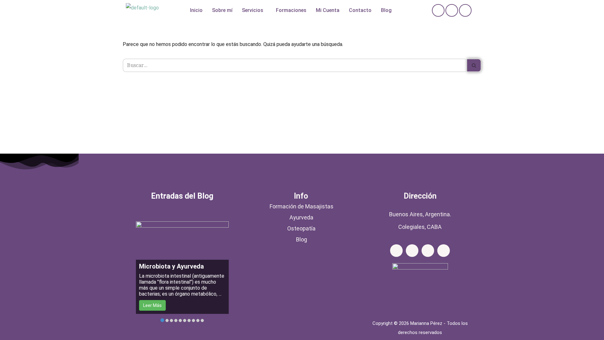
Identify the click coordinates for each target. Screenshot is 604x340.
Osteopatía (301, 228)
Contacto (360, 10)
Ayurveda (301, 217)
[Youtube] (443, 250)
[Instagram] (451, 10)
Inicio (196, 10)
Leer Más (152, 305)
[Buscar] (474, 65)
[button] (254, 10)
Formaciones (291, 10)
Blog (386, 10)
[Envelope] (465, 10)
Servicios (252, 10)
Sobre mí (222, 10)
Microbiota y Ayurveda (171, 266)
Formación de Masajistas (301, 206)
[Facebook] (438, 10)
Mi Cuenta (327, 10)
